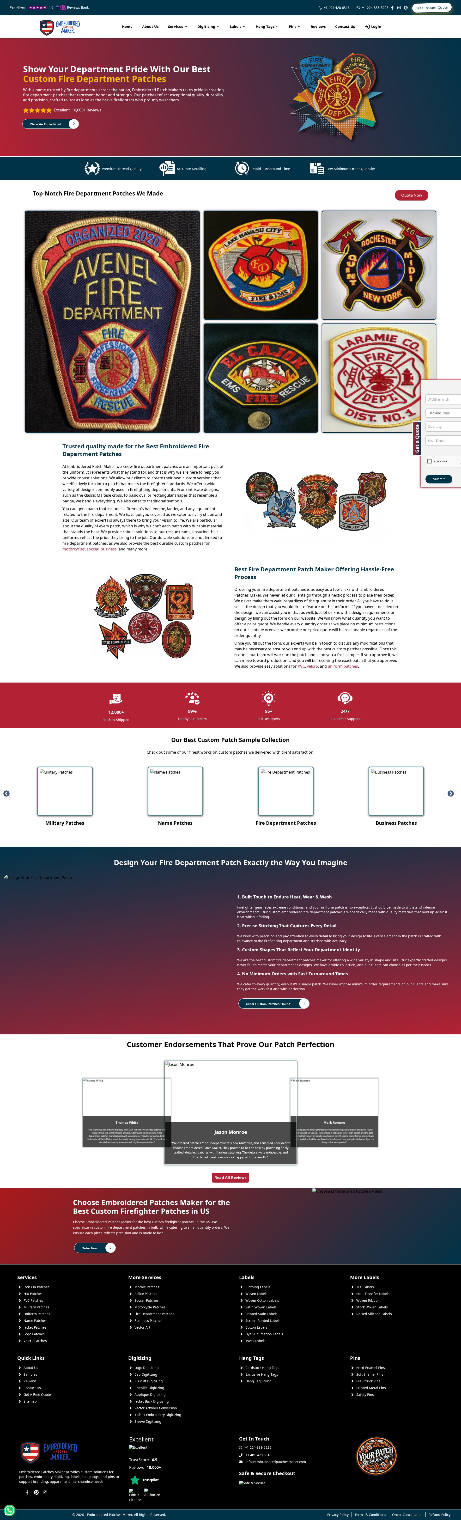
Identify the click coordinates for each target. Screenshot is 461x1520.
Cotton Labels (256, 1327)
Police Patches (145, 1293)
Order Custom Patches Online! (268, 1004)
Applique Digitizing (150, 1394)
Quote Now (411, 195)
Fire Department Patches (154, 1314)
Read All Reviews (230, 1177)
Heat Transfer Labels (372, 1293)
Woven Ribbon (368, 1300)
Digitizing (206, 26)
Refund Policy (439, 1514)
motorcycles (73, 549)
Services (175, 26)
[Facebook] (392, 8)
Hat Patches (33, 1293)
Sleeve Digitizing (147, 1421)
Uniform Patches (37, 1314)
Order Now (89, 1248)
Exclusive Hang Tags (261, 1374)
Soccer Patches (146, 1300)
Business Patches (148, 1320)
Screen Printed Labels (262, 1320)
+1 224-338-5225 (375, 7)
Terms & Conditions (370, 1514)
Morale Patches (146, 1287)
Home (127, 26)
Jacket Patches (35, 1327)
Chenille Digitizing (149, 1388)
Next (452, 794)
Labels (235, 26)
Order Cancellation (407, 1514)
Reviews (318, 26)
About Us (150, 26)
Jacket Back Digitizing (151, 1401)
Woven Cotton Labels (262, 1300)
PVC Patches (33, 1300)
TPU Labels (365, 1287)
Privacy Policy (338, 1514)
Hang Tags (265, 26)
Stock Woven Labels (372, 1307)
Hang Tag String (258, 1381)
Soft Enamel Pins (369, 1374)
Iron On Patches (36, 1287)
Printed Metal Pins (371, 1388)
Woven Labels (256, 1293)
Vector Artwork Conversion (155, 1408)
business (109, 549)
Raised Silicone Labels (374, 1314)
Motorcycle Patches (149, 1307)
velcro (312, 666)
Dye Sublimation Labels (264, 1334)
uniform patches (343, 666)
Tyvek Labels (255, 1340)
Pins (292, 26)
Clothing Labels (257, 1287)
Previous (8, 794)
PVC (301, 666)
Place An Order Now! (45, 124)
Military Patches (36, 1307)
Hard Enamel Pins (370, 1367)
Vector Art (142, 1327)
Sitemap (30, 1401)
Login (376, 26)
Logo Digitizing (146, 1367)
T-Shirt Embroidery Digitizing (157, 1414)
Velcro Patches (35, 1340)
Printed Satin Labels (261, 1314)
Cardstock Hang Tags (262, 1367)
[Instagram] (399, 8)
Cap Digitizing (145, 1374)
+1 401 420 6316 (337, 7)
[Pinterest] (406, 8)
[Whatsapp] (9, 1510)
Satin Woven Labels (261, 1307)
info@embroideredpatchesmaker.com (275, 1461)
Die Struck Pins (368, 1381)
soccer (93, 549)
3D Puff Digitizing (148, 1381)
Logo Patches (34, 1334)
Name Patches (35, 1320)
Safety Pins (365, 1394)
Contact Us (345, 26)
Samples (30, 1374)
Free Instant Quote (432, 7)
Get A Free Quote (37, 1394)
